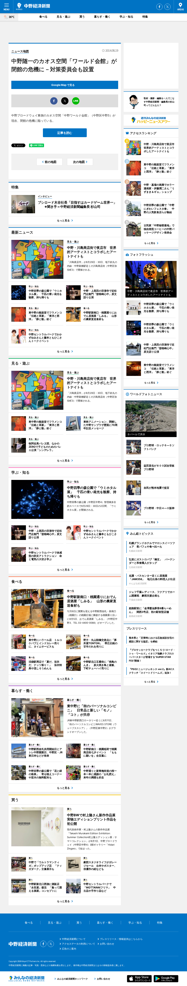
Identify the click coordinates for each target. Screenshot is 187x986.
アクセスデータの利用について (78, 943)
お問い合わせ (107, 943)
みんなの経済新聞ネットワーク (26, 978)
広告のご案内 (69, 948)
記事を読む (65, 133)
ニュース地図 (20, 51)
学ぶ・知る (126, 16)
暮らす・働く (102, 16)
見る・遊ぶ (63, 16)
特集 (145, 16)
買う (82, 16)
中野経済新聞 (33, 6)
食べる (43, 16)
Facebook (159, 7)
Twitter (167, 7)
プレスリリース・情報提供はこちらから (121, 938)
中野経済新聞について (74, 938)
